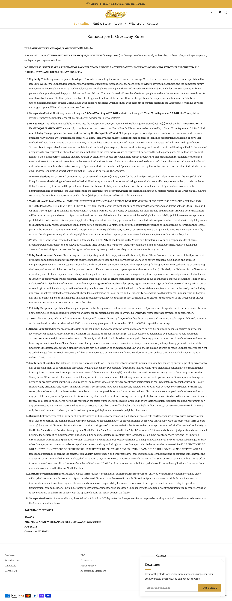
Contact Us (11, 570)
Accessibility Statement (93, 570)
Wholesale (10, 565)
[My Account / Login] (211, 13)
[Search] (225, 12)
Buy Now (10, 555)
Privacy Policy (88, 565)
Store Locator (12, 560)
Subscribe (210, 587)
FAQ (82, 555)
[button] (222, 560)
